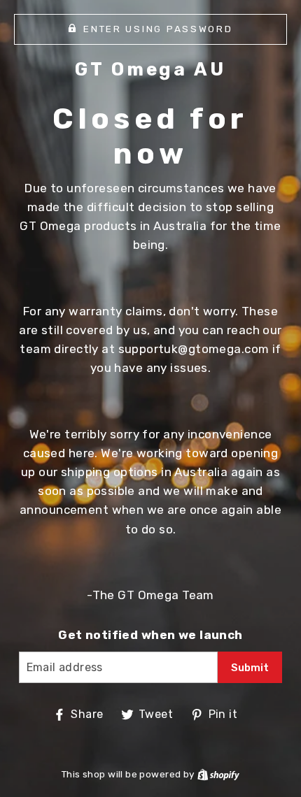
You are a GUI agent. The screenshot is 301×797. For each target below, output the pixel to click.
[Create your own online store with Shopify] (218, 774)
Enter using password (157, 28)
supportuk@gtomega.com (194, 349)
